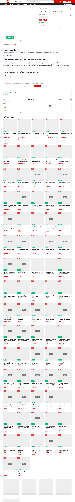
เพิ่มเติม (38, 86)
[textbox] (37, 78)
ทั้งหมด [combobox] (60, 99)
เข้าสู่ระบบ (68, 1)
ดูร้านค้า (66, 93)
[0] (60, 2)
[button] (68, 4)
